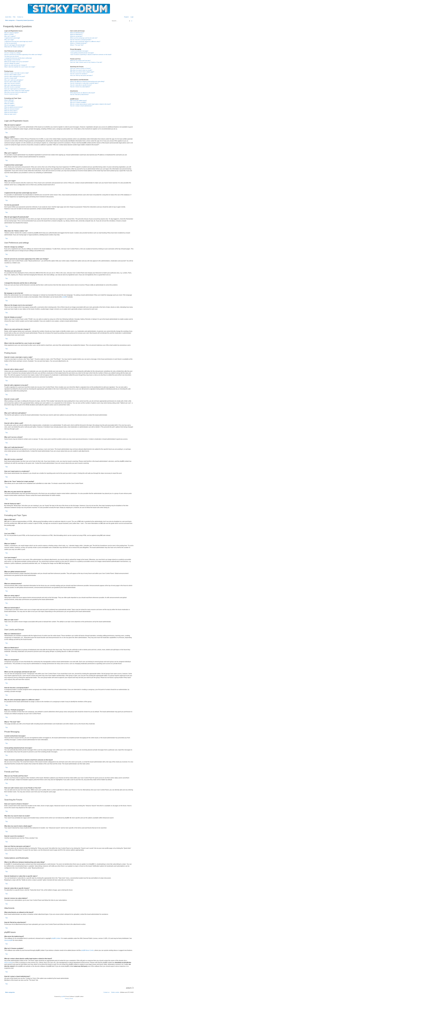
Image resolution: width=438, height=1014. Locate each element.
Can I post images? (9, 105)
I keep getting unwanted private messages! (82, 52)
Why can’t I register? (10, 36)
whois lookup (8, 962)
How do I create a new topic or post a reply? (16, 73)
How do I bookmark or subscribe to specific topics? (84, 83)
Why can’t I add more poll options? (13, 80)
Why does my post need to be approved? (15, 92)
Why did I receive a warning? (12, 87)
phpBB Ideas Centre (87, 950)
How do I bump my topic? (11, 94)
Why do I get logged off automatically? (14, 45)
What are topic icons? (10, 114)
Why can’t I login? (9, 39)
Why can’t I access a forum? (12, 83)
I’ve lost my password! (10, 43)
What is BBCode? (9, 100)
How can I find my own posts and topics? (81, 75)
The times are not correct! (11, 56)
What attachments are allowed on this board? (82, 92)
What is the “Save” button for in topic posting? (16, 90)
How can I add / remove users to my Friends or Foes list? (86, 62)
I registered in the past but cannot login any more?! (18, 41)
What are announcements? (11, 109)
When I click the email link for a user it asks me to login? (19, 67)
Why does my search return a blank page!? (82, 72)
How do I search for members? (78, 73)
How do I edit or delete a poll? (12, 81)
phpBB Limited (55, 938)
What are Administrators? (77, 32)
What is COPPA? (9, 34)
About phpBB (8, 940)
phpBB (64, 297)
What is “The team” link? (77, 45)
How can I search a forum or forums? (80, 68)
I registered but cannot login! (12, 38)
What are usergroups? (76, 36)
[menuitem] (13, 17)
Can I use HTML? (9, 101)
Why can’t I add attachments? (12, 85)
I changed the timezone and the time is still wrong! (18, 58)
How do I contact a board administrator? (81, 105)
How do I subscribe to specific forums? (81, 85)
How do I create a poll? (10, 78)
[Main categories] (69, 9)
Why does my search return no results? (81, 70)
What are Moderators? (76, 34)
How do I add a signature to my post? (14, 76)
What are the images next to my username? (16, 61)
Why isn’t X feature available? (78, 102)
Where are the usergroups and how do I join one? (83, 38)
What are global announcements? (13, 107)
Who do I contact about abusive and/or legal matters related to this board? (90, 104)
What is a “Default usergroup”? (78, 43)
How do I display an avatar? (12, 63)
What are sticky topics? (10, 110)
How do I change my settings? (12, 52)
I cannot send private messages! (79, 51)
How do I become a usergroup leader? (80, 39)
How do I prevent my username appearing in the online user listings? (23, 54)
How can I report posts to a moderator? (15, 88)
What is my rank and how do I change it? (15, 65)
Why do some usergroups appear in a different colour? (85, 41)
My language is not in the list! (12, 59)
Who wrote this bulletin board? (78, 100)
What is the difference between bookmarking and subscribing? (87, 81)
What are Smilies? (9, 103)
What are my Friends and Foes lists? (80, 60)
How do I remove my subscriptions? (80, 86)
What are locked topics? (11, 112)
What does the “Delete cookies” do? (14, 46)
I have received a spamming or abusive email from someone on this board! (90, 54)
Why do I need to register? (11, 32)
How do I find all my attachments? (79, 94)
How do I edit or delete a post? (12, 74)
